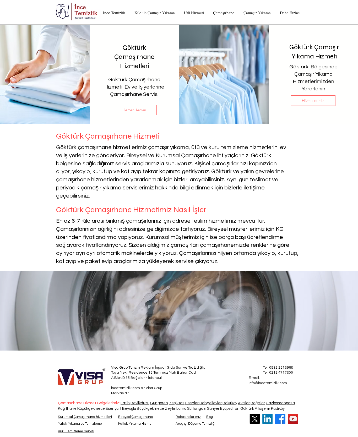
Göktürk (247, 409)
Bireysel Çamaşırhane (135, 417)
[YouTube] (293, 419)
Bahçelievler (210, 403)
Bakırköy (230, 403)
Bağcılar (258, 403)
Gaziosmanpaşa (280, 403)
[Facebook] (280, 419)
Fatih (125, 403)
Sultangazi (196, 409)
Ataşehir (262, 409)
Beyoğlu (129, 409)
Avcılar (244, 403)
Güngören (159, 403)
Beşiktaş (177, 403)
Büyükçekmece (150, 409)
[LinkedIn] (267, 419)
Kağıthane (67, 409)
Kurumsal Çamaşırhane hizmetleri (85, 417)
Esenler (192, 403)
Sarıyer (213, 409)
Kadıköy (278, 409)
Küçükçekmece (91, 409)
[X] (254, 419)
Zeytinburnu (175, 409)
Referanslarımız (188, 417)
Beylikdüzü (140, 403)
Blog (209, 417)
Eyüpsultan (230, 409)
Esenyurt (113, 409)
